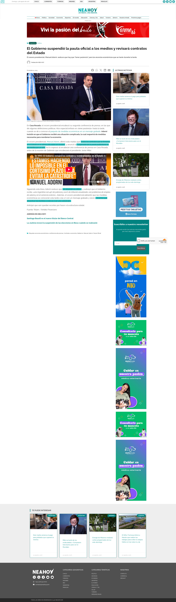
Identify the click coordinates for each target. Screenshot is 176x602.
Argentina (33, 43)
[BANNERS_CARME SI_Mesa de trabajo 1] (88, 37)
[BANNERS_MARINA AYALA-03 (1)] (131, 345)
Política (39, 43)
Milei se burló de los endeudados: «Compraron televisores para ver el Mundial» (128, 141)
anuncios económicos (42, 233)
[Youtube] (170, 1)
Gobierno (80, 233)
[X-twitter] (167, 1)
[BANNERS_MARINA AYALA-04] (131, 408)
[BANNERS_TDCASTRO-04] (131, 317)
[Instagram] (164, 1)
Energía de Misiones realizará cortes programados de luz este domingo (102, 540)
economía (73, 233)
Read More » (37, 542)
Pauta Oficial (97, 233)
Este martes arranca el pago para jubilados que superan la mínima (43, 537)
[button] (93, 70)
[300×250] (131, 216)
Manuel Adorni (88, 233)
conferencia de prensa (56, 233)
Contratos (67, 233)
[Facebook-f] (173, 1)
